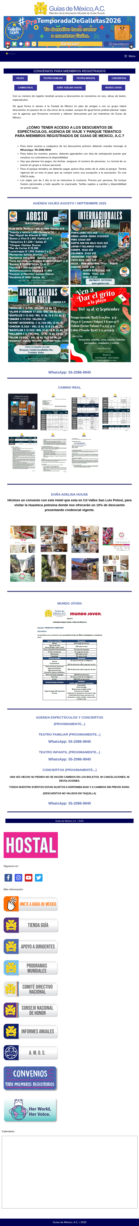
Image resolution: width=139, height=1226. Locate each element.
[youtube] (28, 878)
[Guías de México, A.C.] (11, 53)
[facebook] (8, 878)
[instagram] (18, 878)
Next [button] (131, 47)
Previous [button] (8, 47)
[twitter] (39, 878)
